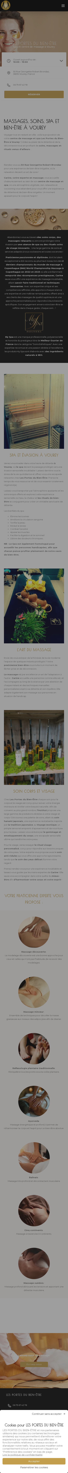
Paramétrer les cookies (34, 1467)
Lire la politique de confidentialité (23, 1454)
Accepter (34, 1461)
